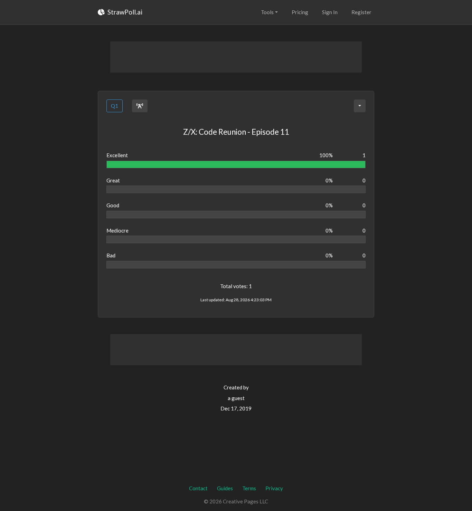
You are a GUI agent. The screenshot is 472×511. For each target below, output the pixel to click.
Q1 (114, 106)
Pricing (300, 12)
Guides (225, 488)
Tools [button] (267, 12)
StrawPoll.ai (124, 12)
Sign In (330, 12)
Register (361, 12)
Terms (249, 488)
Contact (198, 488)
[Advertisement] (236, 57)
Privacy (274, 488)
